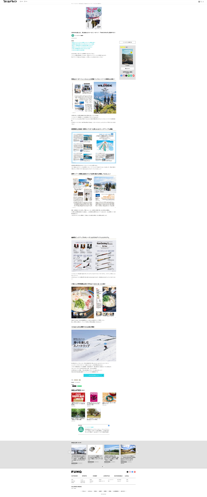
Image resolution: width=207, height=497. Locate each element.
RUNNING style (83, 481)
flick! (108, 481)
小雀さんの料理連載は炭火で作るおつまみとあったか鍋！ (81, 48)
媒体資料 (100, 491)
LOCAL (127, 476)
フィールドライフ (76, 3)
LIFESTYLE (107, 476)
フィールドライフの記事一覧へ (127, 42)
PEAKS (91, 479)
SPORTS (84, 476)
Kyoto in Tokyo (83, 482)
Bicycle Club (73, 481)
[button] (69, 452)
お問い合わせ (90, 491)
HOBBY (95, 476)
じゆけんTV (119, 481)
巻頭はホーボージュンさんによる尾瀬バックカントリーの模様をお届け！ (83, 42)
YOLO (72, 488)
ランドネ (82, 479)
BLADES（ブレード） (102, 481)
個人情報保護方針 (116, 491)
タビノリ (91, 482)
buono (127, 481)
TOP (72, 3)
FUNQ (72, 479)
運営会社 (95, 491)
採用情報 (105, 491)
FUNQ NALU (91, 481)
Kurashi (75, 488)
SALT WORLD (119, 479)
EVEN (127, 479)
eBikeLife (72, 482)
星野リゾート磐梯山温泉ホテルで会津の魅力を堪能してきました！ (82, 45)
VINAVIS (100, 479)
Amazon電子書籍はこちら (94, 375)
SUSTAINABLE (118, 476)
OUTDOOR (80, 463)
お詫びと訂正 (123, 491)
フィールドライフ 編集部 (89, 427)
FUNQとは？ (84, 491)
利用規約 (110, 491)
